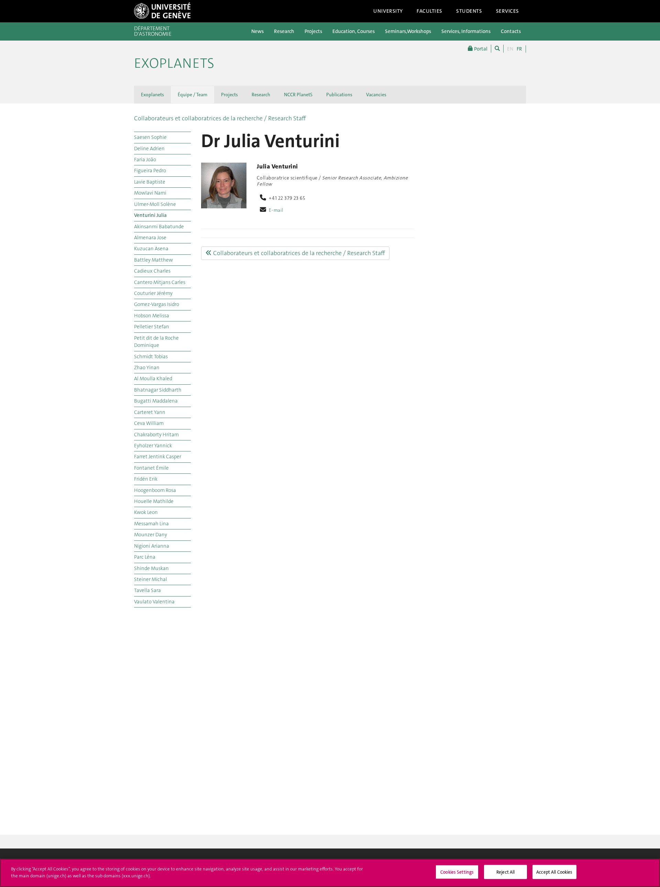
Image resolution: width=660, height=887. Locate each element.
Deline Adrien (149, 148)
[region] (330, 873)
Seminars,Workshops (408, 31)
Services (507, 11)
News (257, 31)
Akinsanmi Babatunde (159, 226)
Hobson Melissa (151, 315)
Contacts (511, 31)
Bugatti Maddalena (156, 400)
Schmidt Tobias (151, 356)
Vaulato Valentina (154, 601)
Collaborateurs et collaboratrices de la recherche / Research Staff (220, 118)
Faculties (429, 11)
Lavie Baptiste (149, 181)
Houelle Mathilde (154, 501)
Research (284, 31)
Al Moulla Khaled (153, 378)
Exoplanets (174, 63)
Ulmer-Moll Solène (155, 204)
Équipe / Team (192, 94)
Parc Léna (144, 557)
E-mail (276, 210)
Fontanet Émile (151, 467)
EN (510, 48)
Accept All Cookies (554, 872)
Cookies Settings (457, 872)
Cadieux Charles (152, 270)
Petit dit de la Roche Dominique (156, 342)
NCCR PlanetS (298, 94)
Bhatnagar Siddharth (158, 389)
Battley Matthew (153, 259)
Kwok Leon (146, 512)
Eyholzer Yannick (153, 445)
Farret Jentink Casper (157, 456)
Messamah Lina (151, 523)
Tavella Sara (147, 590)
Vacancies (376, 94)
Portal (480, 48)
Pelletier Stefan (151, 326)
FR (519, 48)
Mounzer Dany (150, 534)
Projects (313, 31)
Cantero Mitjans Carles (159, 282)
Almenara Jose (150, 237)
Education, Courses (353, 31)
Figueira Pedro (150, 170)
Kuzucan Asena (151, 248)
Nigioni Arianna (151, 546)
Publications (339, 94)
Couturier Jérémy (153, 293)
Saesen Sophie (150, 137)
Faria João (145, 159)
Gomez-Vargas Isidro (156, 304)
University (388, 11)
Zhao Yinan (147, 367)
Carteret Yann (149, 412)
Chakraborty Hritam (156, 434)
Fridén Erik (145, 478)
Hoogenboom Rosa (155, 490)
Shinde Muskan (151, 568)
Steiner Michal (150, 579)
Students (469, 11)
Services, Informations (466, 31)
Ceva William (149, 423)
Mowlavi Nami (150, 192)
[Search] (497, 49)
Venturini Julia (150, 215)
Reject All (505, 872)
